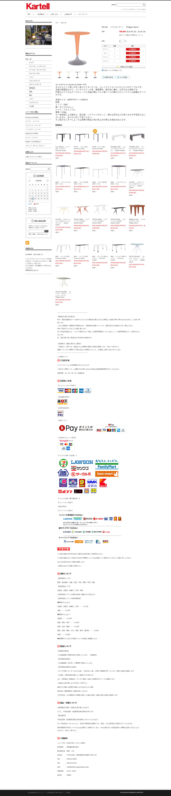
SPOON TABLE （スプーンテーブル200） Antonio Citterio (118, 221)
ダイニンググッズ (35, 84)
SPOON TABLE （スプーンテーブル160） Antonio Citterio (99, 221)
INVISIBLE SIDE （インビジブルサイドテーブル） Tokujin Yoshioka (118, 148)
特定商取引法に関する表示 (54, 792)
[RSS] (27, 243)
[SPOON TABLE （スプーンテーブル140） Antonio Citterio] (82, 209)
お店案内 (67, 792)
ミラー (31, 99)
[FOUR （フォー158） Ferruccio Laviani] (82, 136)
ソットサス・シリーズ (32, 129)
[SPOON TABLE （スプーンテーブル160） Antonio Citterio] (100, 209)
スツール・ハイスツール (37, 66)
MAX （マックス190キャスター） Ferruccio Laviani (119, 258)
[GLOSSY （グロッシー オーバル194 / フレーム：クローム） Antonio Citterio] (137, 172)
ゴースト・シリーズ (32, 121)
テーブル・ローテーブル (37, 70)
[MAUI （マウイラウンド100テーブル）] (119, 172)
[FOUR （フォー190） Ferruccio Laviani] (100, 136)
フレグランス (33, 102)
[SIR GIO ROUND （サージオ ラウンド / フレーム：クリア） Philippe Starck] (137, 246)
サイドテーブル (34, 73)
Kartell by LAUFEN (31, 133)
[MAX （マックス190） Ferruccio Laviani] (82, 246)
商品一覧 (63, 22)
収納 (30, 92)
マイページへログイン (129, 9)
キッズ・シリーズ (31, 137)
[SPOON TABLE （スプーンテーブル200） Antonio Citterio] (119, 209)
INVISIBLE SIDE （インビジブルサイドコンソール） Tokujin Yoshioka (136, 148)
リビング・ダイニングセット (35, 146)
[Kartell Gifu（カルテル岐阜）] (37, 9)
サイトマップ (82, 14)
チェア (31, 62)
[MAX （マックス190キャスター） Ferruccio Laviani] (119, 246)
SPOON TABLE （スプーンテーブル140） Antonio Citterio (81, 221)
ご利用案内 (40, 14)
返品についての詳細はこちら (113, 70)
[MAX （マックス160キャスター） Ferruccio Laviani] (100, 246)
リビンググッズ (34, 81)
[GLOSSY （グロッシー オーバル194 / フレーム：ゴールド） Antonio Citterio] (63, 209)
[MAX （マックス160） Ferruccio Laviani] (63, 246)
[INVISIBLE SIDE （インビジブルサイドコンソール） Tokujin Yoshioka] (137, 136)
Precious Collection (32, 117)
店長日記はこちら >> (31, 270)
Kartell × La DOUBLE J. (33, 142)
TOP (28, 14)
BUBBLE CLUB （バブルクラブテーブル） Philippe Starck (137, 221)
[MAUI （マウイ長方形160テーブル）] (100, 172)
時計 (30, 95)
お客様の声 (68, 14)
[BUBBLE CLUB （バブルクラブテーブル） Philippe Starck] (137, 209)
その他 (31, 106)
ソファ (31, 77)
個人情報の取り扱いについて (36, 792)
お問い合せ (54, 14)
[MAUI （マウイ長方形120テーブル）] (82, 172)
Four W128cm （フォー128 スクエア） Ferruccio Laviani (62, 148)
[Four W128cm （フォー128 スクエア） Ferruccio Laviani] (63, 136)
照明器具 (32, 88)
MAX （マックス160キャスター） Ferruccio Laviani (100, 258)
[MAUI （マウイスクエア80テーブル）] (63, 172)
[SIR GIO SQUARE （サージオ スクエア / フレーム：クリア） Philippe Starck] (63, 281)
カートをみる (142, 9)
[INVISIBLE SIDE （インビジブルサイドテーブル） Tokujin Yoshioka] (119, 136)
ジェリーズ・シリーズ (32, 125)
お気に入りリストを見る (33, 157)
